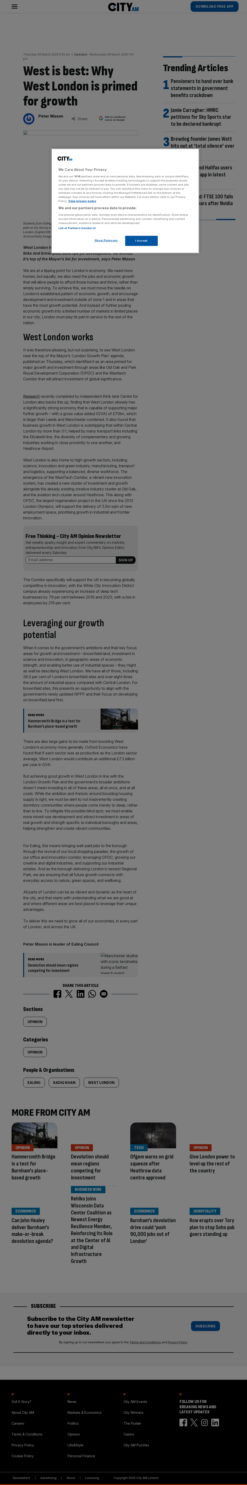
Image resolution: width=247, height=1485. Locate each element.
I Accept (141, 240)
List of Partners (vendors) (77, 228)
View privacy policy (82, 201)
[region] (125, 200)
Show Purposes (106, 240)
